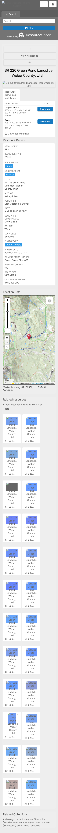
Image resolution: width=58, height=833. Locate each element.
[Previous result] (30, 49)
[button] (29, 337)
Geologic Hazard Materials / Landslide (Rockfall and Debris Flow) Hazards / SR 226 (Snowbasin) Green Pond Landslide (26, 822)
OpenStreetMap (37, 383)
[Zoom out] (7, 331)
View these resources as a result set (23, 404)
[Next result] (30, 62)
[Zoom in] (7, 300)
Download (45, 109)
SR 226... (10, 440)
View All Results (29, 55)
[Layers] (49, 300)
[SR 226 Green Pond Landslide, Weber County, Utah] (29, 84)
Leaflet (17, 383)
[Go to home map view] (7, 337)
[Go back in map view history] (7, 347)
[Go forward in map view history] (7, 342)
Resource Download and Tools (10, 94)
